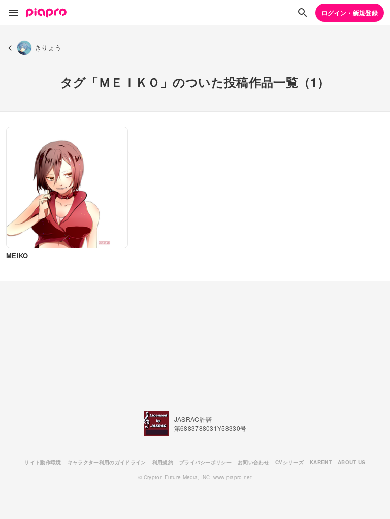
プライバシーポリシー (205, 462)
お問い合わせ (253, 462)
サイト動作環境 (42, 462)
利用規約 (162, 462)
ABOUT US (352, 462)
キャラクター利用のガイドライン (107, 462)
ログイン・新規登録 (349, 12)
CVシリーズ (289, 462)
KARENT (321, 462)
